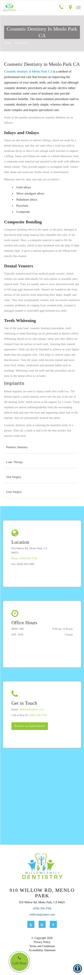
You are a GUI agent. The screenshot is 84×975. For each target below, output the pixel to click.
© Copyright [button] (42, 938)
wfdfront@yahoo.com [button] (42, 914)
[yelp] (30, 924)
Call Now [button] (19, 963)
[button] (78, 7)
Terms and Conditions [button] (42, 946)
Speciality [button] (22, 43)
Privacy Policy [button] (42, 942)
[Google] (42, 924)
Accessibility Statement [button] (42, 950)
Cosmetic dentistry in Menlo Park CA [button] (28, 71)
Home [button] (7, 43)
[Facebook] (53, 924)
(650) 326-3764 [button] (42, 908)
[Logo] (42, 866)
